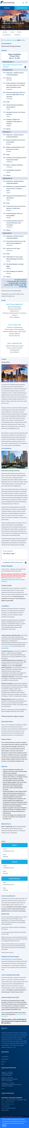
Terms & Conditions (18, 1116)
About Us (6, 1116)
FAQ (2, 1064)
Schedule (5, 32)
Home (3, 1116)
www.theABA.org (5, 646)
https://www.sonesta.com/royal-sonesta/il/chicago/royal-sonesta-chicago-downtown (13, 579)
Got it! (4, 1125)
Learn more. (21, 1123)
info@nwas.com (9, 1104)
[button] (15, 65)
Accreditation (17, 34)
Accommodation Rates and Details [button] (12, 562)
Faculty (12, 32)
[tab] (14, 562)
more (14, 1047)
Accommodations (7, 34)
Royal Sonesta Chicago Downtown (11, 46)
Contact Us (11, 1116)
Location (19, 32)
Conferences (4, 1059)
